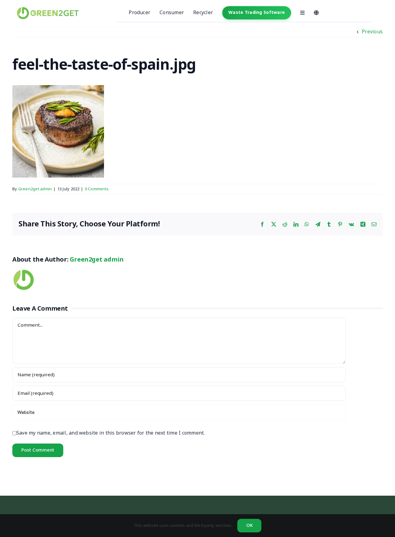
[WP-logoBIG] (48, 9)
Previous (372, 31)
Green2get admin (35, 189)
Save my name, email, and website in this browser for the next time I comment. (110, 433)
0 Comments (97, 189)
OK (249, 525)
